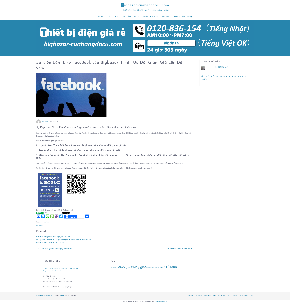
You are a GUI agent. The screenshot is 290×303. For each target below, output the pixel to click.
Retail (62, 295)
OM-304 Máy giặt (221, 67)
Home (101, 16)
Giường (123, 267)
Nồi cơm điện (150, 268)
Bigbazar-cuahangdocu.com (145, 5)
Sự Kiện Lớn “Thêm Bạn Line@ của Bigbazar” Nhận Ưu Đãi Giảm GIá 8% (63, 239)
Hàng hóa (113, 16)
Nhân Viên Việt (150, 16)
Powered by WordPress (44, 295)
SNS (162, 268)
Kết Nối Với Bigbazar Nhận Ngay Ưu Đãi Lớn (53, 237)
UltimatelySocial (161, 301)
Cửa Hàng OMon (130, 16)
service (157, 268)
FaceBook (40, 226)
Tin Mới (165, 16)
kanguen (45, 122)
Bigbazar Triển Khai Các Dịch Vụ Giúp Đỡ (51, 242)
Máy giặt (139, 267)
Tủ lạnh (171, 267)
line (129, 268)
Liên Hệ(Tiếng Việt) (182, 16)
